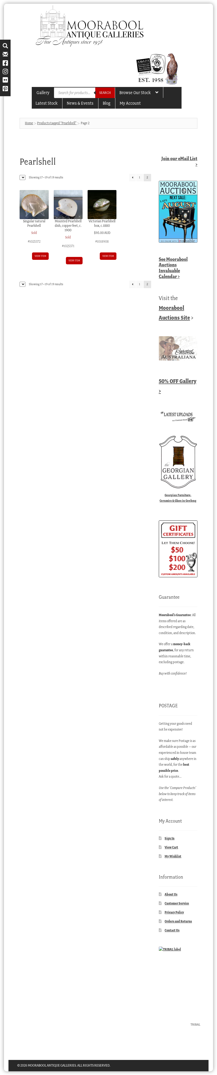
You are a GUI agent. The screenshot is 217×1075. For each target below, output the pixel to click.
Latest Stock (46, 103)
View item (40, 256)
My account (130, 103)
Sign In (169, 838)
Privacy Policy (174, 912)
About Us (171, 894)
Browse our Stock (135, 92)
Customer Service (177, 903)
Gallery (43, 92)
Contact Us (172, 930)
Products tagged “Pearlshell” (56, 123)
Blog (106, 103)
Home (29, 123)
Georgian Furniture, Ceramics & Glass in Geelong (178, 497)
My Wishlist (173, 856)
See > (173, 267)
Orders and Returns (178, 921)
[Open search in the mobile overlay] (84, 92)
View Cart (171, 847)
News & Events (80, 103)
